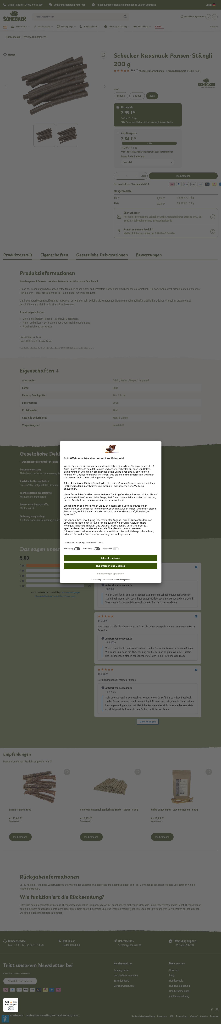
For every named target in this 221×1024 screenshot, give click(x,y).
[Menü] (16, 1000)
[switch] (11, 1008)
